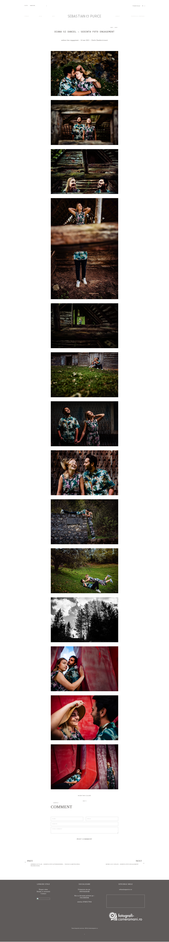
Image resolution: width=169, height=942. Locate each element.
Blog (40, 16)
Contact (117, 16)
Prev (111, 27)
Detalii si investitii (43, 891)
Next (116, 27)
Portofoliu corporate (138, 16)
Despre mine (43, 889)
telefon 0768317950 (84, 902)
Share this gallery (84, 795)
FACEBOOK (84, 898)
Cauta (26, 5)
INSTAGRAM (84, 891)
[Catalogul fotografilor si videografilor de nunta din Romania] (125, 921)
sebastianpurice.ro (125, 889)
